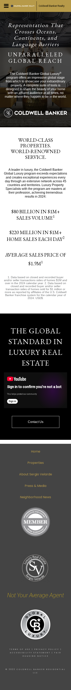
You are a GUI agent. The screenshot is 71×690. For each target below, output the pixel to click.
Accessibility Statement (30, 652)
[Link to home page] (23, 6)
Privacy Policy (46, 649)
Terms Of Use (20, 649)
